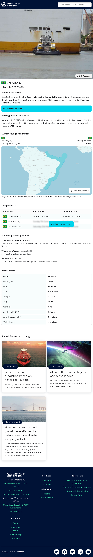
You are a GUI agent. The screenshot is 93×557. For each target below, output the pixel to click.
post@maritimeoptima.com (16, 494)
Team (15, 523)
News (15, 531)
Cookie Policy (77, 495)
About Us (16, 527)
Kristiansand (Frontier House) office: (16, 499)
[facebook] (64, 552)
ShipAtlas (46, 484)
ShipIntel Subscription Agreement (77, 482)
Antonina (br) (14, 221)
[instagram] (80, 552)
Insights (46, 494)
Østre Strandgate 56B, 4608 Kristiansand (16, 506)
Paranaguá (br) (15, 216)
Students (16, 538)
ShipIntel (46, 480)
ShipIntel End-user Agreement (77, 487)
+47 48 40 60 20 (15, 512)
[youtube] (88, 552)
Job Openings (15, 534)
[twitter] (72, 552)
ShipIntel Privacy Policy (77, 491)
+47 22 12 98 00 (16, 490)
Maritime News (46, 498)
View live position (81, 191)
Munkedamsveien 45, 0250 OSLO (15, 485)
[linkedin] (56, 552)
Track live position (14, 108)
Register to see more (61, 224)
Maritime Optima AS (16, 480)
